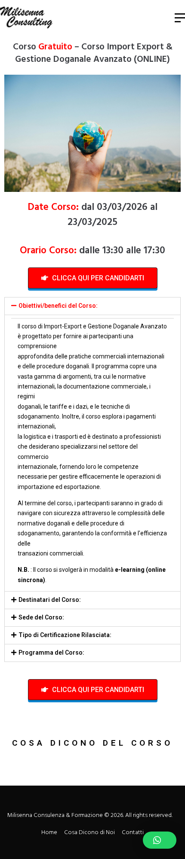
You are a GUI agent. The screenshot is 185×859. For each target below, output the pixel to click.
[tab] (92, 306)
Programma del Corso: (51, 652)
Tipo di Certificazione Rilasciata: (64, 634)
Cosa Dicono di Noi (89, 833)
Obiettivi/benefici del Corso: (58, 305)
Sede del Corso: (41, 617)
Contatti (133, 833)
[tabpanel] (92, 453)
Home (49, 833)
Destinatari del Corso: (49, 599)
